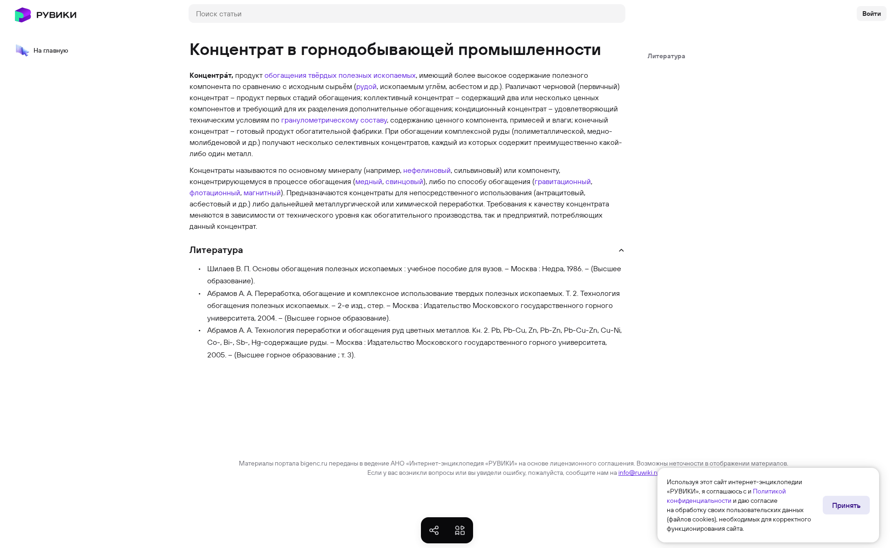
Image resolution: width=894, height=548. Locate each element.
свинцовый (404, 181)
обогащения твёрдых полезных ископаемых (340, 75)
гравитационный (563, 181)
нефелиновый (427, 170)
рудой (366, 86)
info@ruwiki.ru (639, 472)
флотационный (215, 192)
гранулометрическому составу (334, 119)
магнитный (262, 192)
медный (368, 181)
